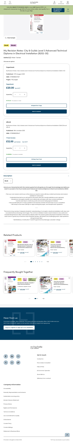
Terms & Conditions (9, 412)
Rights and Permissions (10, 408)
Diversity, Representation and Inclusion (15, 392)
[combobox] (8, 181)
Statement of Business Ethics (12, 431)
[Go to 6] (42, 262)
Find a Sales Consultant (43, 363)
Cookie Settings (8, 427)
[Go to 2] (33, 262)
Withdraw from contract (44, 378)
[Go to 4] (37, 262)
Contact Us (40, 359)
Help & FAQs (40, 367)
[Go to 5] (40, 262)
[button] (5, 2)
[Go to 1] (31, 262)
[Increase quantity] (24, 94)
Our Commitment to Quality (11, 416)
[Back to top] (67, 435)
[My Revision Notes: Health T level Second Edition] (21, 285)
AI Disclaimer (7, 419)
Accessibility (7, 388)
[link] (54, 2)
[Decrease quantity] (15, 94)
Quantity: (9, 94)
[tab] (37, 198)
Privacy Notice (8, 404)
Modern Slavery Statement (11, 400)
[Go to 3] (35, 262)
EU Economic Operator (43, 370)
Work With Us (41, 374)
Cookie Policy (7, 423)
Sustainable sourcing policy (11, 396)
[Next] (47, 261)
